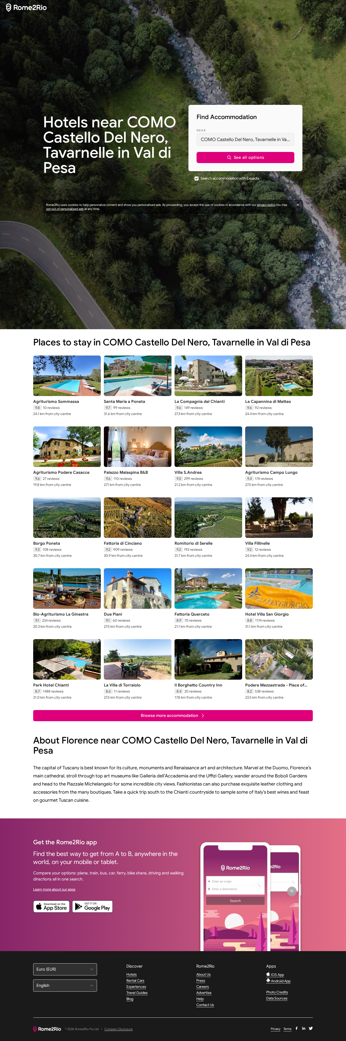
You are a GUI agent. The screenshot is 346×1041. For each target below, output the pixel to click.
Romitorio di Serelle (194, 543)
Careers (202, 986)
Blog (129, 998)
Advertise (204, 992)
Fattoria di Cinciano (123, 543)
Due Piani (113, 614)
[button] (245, 157)
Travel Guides (137, 992)
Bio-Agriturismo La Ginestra (60, 614)
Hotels (131, 974)
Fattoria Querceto (192, 614)
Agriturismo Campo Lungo (271, 472)
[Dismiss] (298, 205)
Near (201, 130)
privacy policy (266, 205)
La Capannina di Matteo (268, 401)
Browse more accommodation (169, 715)
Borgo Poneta (46, 543)
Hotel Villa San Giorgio (267, 614)
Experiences (136, 986)
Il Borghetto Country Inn (198, 685)
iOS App (277, 974)
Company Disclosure (118, 1029)
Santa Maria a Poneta (124, 401)
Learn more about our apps (54, 889)
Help (200, 998)
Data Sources (276, 998)
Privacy (275, 1029)
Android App (280, 981)
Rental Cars (135, 980)
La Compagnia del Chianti (200, 401)
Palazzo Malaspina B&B (126, 472)
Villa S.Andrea (188, 472)
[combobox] (245, 139)
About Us (203, 974)
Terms (287, 1029)
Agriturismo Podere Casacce (61, 472)
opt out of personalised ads (65, 209)
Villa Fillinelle (257, 543)
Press (200, 980)
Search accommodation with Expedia (230, 178)
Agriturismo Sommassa (56, 401)
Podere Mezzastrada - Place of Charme (274, 688)
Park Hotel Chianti (51, 685)
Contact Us (205, 1005)
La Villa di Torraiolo (122, 685)
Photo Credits (277, 992)
